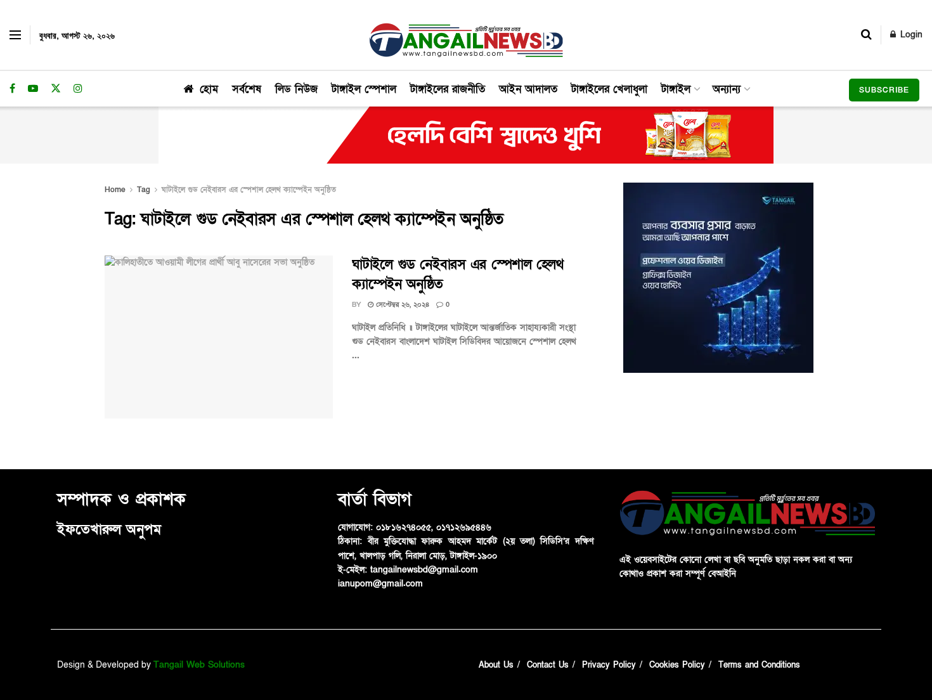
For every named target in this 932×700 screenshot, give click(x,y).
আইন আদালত (528, 89)
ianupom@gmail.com (380, 584)
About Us (496, 665)
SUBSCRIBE (884, 90)
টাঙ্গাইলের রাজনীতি (447, 89)
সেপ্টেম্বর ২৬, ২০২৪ (401, 304)
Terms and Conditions (759, 665)
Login (909, 35)
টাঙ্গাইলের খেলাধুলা (609, 89)
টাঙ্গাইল (675, 89)
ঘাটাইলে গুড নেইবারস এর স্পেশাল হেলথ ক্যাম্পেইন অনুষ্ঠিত (249, 190)
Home (115, 190)
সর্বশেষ (246, 89)
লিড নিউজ (296, 89)
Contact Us (548, 665)
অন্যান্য (727, 89)
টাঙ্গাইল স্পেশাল (364, 89)
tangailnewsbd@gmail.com (424, 570)
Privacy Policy (609, 665)
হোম (209, 89)
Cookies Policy (677, 665)
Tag (143, 190)
